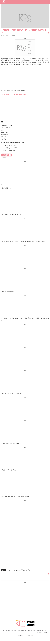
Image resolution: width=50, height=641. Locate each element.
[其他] (48, 33)
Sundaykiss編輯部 (5, 35)
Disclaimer (39, 632)
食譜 (2, 32)
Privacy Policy (45, 632)
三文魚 (25, 570)
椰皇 (9, 570)
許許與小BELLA (17, 570)
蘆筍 (30, 570)
